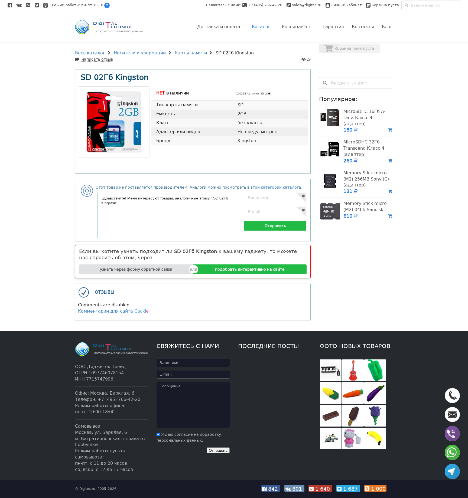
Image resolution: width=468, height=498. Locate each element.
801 (297, 489)
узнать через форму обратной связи (136, 269)
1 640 (323, 489)
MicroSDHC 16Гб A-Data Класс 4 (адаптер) (364, 117)
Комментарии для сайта (113, 311)
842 (273, 489)
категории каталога (281, 187)
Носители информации (140, 52)
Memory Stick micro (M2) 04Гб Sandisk (365, 206)
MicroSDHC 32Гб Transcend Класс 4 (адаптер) (363, 148)
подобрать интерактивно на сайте (250, 269)
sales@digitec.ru (306, 5)
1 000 (377, 489)
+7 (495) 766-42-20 (265, 5)
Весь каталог (90, 52)
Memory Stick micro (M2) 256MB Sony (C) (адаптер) (366, 179)
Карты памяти (191, 52)
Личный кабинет (346, 5)
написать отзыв (97, 59)
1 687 (350, 489)
